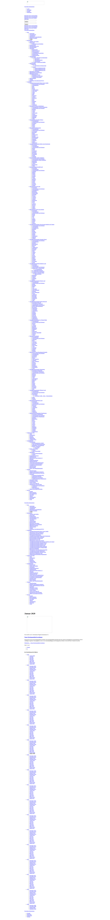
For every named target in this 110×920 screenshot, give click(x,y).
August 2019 (32, 760)
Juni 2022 (31, 717)
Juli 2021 (31, 731)
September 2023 (33, 699)
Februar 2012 (32, 872)
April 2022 (32, 720)
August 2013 (32, 850)
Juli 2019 (31, 761)
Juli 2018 (31, 776)
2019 (28, 754)
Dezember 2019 (33, 755)
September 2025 (33, 669)
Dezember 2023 (33, 696)
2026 (28, 654)
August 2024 (32, 685)
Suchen (26, 21)
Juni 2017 (31, 792)
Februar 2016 (32, 812)
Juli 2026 (31, 656)
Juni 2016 (31, 807)
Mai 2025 (31, 674)
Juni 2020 (31, 747)
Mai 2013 (31, 853)
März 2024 (32, 691)
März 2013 (32, 856)
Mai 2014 (31, 838)
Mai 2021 (31, 734)
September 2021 (33, 729)
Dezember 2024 (33, 681)
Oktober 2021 (32, 728)
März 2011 (32, 885)
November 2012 (33, 861)
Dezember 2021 (33, 726)
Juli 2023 (31, 701)
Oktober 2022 (32, 713)
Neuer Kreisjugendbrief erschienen (33, 637)
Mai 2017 (31, 793)
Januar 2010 (32, 903)
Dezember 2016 (33, 800)
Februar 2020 (32, 752)
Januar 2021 (32, 738)
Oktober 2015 (32, 818)
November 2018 (33, 772)
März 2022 (32, 721)
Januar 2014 (32, 843)
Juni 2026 (31, 658)
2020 (28, 739)
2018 (28, 769)
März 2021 (32, 736)
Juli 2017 (31, 791)
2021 (28, 724)
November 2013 (33, 846)
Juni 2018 (31, 777)
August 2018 (32, 775)
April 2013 (32, 854)
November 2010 (33, 891)
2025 (28, 665)
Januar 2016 (32, 813)
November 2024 (33, 682)
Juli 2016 (31, 806)
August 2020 (32, 745)
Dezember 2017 (33, 785)
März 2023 (32, 706)
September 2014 (33, 834)
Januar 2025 (32, 678)
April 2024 (32, 690)
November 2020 (33, 742)
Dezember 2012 (33, 860)
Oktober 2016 (32, 803)
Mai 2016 (31, 808)
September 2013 (33, 849)
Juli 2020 (31, 746)
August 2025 (32, 670)
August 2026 (32, 655)
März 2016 (32, 811)
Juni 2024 (31, 688)
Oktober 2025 (32, 668)
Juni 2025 (31, 673)
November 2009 (33, 906)
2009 (28, 904)
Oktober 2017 (32, 788)
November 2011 (33, 876)
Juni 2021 (31, 732)
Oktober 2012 (32, 862)
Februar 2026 (32, 662)
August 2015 (32, 820)
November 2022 (33, 712)
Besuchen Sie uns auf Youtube (30, 17)
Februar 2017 (32, 797)
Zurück (28, 647)
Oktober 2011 (32, 877)
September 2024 (33, 684)
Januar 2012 (32, 873)
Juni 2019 (31, 762)
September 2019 (33, 759)
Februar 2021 (32, 737)
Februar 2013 (32, 857)
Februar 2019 (32, 767)
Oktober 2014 (32, 833)
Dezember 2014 (33, 830)
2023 (28, 694)
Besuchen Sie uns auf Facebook (30, 15)
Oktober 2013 (32, 847)
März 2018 (32, 781)
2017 (28, 784)
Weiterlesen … (34, 643)
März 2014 (32, 841)
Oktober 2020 (32, 743)
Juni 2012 (31, 867)
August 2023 (32, 700)
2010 (28, 889)
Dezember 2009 (33, 905)
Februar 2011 (32, 887)
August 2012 (32, 865)
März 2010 (32, 900)
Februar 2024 (32, 692)
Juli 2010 (31, 896)
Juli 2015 (31, 821)
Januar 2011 (32, 888)
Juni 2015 (31, 822)
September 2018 (33, 774)
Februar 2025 (32, 677)
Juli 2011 (31, 881)
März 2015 (32, 826)
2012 (28, 859)
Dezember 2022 (33, 711)
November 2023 (33, 697)
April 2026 (32, 660)
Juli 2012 (31, 866)
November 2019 (33, 757)
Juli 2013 (31, 851)
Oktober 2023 (32, 698)
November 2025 (33, 667)
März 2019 (32, 766)
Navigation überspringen (29, 6)
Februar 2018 (32, 782)
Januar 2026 (32, 663)
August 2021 (32, 730)
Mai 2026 (31, 659)
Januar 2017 (32, 798)
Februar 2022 (32, 722)
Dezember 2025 (33, 666)
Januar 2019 (32, 768)
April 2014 (32, 839)
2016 (28, 799)
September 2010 (33, 893)
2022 (28, 709)
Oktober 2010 (32, 892)
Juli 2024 (31, 686)
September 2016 (33, 804)
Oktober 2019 (32, 758)
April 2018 (32, 780)
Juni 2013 (31, 852)
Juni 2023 (31, 703)
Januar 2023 (32, 708)
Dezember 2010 (33, 890)
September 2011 (33, 879)
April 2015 (32, 824)
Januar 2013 (32, 858)
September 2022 (33, 714)
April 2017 (32, 795)
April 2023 (32, 705)
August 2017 (32, 790)
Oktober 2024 (32, 683)
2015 (28, 814)
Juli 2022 (31, 716)
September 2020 (33, 744)
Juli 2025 (31, 671)
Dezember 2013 (33, 845)
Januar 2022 (32, 723)
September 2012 (33, 864)
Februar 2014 (32, 842)
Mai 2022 (31, 719)
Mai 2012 (31, 868)
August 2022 (32, 715)
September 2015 (33, 819)
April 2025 (32, 675)
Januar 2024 (32, 693)
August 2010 (32, 895)
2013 (28, 844)
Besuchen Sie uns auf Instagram (30, 16)
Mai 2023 (31, 704)
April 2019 (32, 765)
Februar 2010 (32, 902)
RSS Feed (26, 19)
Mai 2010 (31, 898)
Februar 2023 (32, 707)
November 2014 (33, 831)
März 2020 (32, 751)
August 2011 (32, 880)
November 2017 (33, 787)
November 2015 (33, 816)
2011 (28, 874)
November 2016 (33, 801)
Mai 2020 (31, 749)
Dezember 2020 (33, 740)
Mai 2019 (31, 763)
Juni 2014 (31, 837)
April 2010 (32, 899)
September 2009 (33, 908)
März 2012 (32, 870)
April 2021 (32, 735)
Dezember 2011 (33, 875)
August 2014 (32, 835)
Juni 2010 (31, 897)
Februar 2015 (32, 827)
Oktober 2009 (32, 907)
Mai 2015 (31, 823)
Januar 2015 (32, 828)
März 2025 (32, 676)
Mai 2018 (31, 778)
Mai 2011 (31, 883)
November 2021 (33, 727)
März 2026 (32, 661)
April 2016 (32, 810)
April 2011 (32, 884)
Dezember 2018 (33, 770)
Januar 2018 (32, 783)
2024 (28, 680)
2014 (28, 829)
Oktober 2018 (32, 773)
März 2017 (32, 796)
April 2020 (32, 750)
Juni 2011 (31, 882)
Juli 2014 (31, 836)
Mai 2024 (31, 689)
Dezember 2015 (33, 815)
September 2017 (33, 789)
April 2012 (32, 869)
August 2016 (32, 805)
